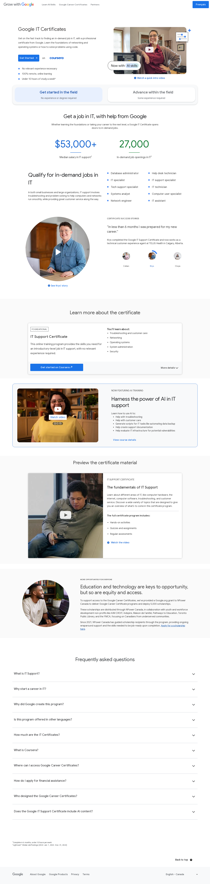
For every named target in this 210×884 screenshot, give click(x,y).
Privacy (75, 874)
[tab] (58, 94)
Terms (86, 874)
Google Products (58, 874)
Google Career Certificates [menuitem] (73, 4)
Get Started (27, 58)
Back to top (182, 859)
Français (201, 4)
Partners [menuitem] (95, 4)
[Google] (18, 4)
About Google (38, 874)
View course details (124, 440)
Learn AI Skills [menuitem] (49, 4)
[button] (149, 53)
